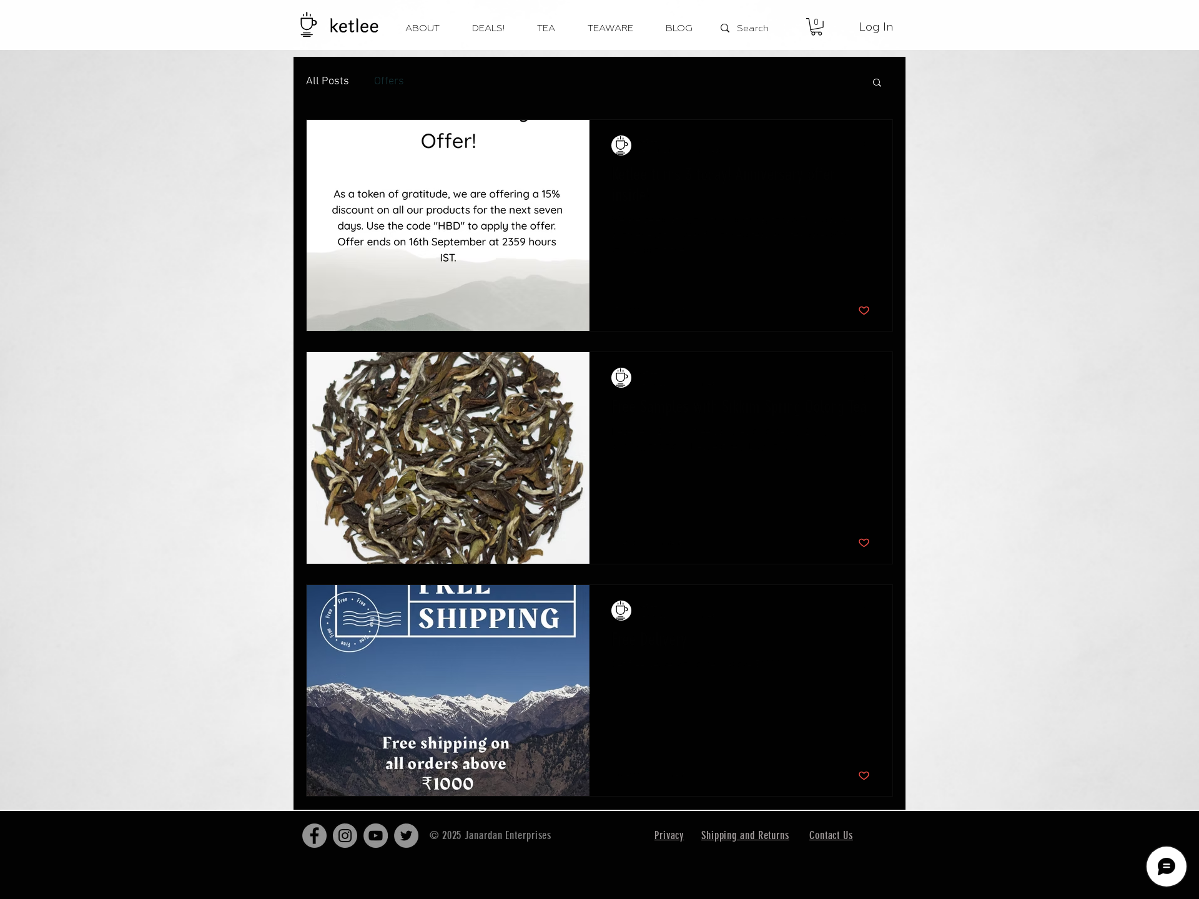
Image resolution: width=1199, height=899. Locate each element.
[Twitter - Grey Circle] (406, 835)
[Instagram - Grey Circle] (345, 835)
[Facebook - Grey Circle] (314, 835)
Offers (389, 81)
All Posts (327, 81)
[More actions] (868, 145)
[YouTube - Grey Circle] (375, 835)
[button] (816, 27)
